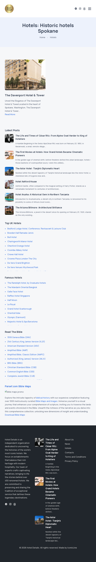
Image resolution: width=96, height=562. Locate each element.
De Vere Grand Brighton (18, 263)
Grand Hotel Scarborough (19, 308)
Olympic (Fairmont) (16, 317)
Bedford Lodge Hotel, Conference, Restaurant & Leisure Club (36, 228)
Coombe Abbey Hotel (17, 250)
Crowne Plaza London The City (22, 258)
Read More (10, 114)
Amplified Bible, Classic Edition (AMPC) (25, 354)
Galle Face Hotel (15, 291)
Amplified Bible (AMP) (17, 350)
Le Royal (11, 304)
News (67, 443)
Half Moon (12, 300)
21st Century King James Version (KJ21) (26, 341)
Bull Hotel (12, 237)
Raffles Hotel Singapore (18, 295)
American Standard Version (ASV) (23, 345)
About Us (69, 439)
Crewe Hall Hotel (15, 254)
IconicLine (72, 547)
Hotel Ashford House (26, 181)
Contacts (69, 452)
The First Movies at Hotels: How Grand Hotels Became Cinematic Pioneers (52, 488)
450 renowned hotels (15, 480)
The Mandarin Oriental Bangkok (22, 287)
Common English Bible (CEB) (20, 371)
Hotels (68, 448)
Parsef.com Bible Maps (18, 386)
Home (42, 37)
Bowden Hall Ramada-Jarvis (20, 232)
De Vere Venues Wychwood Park (22, 267)
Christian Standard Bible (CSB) (22, 367)
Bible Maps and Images (47, 401)
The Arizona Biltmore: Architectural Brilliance (39, 207)
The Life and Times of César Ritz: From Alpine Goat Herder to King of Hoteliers (52, 449)
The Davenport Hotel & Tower (24, 95)
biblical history (43, 397)
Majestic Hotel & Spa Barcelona (22, 321)
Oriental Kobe (13, 313)
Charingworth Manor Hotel (19, 241)
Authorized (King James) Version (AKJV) (26, 358)
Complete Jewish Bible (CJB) (21, 376)
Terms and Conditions (75, 456)
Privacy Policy (71, 461)
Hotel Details (33, 547)
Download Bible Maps (15, 414)
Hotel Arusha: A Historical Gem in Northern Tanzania (42, 194)
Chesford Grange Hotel (18, 245)
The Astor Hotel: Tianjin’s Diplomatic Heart (37, 168)
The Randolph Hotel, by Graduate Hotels (26, 283)
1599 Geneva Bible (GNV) (19, 337)
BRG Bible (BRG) (15, 363)
